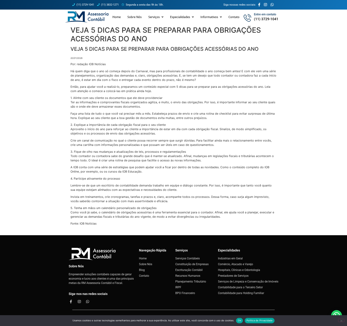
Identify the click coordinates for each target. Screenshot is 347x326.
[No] (341, 320)
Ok (239, 320)
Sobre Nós (134, 17)
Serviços (154, 17)
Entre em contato (265, 14)
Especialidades (180, 17)
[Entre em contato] (247, 18)
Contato (233, 17)
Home (116, 17)
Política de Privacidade (260, 320)
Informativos (209, 17)
